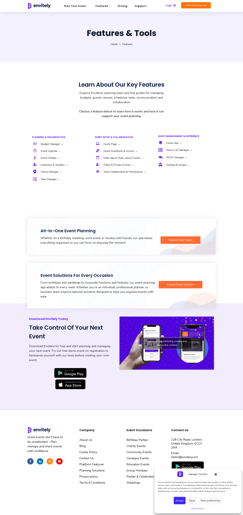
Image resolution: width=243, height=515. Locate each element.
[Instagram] (50, 461)
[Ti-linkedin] (40, 461)
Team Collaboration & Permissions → (124, 172)
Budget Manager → (52, 144)
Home (114, 44)
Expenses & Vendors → (54, 165)
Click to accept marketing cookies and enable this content (167, 343)
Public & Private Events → (118, 165)
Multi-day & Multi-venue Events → (123, 158)
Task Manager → (50, 179)
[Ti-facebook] (30, 461)
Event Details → (50, 158)
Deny (192, 500)
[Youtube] (59, 461)
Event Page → (111, 144)
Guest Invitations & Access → (120, 151)
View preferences (210, 500)
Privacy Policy (198, 508)
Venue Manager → (51, 172)
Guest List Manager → (179, 150)
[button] (215, 474)
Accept (180, 500)
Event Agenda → (51, 151)
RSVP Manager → (176, 157)
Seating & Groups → (178, 165)
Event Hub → (174, 143)
